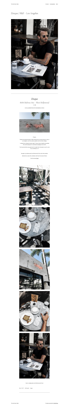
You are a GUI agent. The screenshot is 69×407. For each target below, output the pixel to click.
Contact (47, 4)
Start (57, 4)
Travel (31, 388)
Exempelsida (52, 4)
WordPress (56, 403)
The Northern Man (15, 4)
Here (37, 158)
